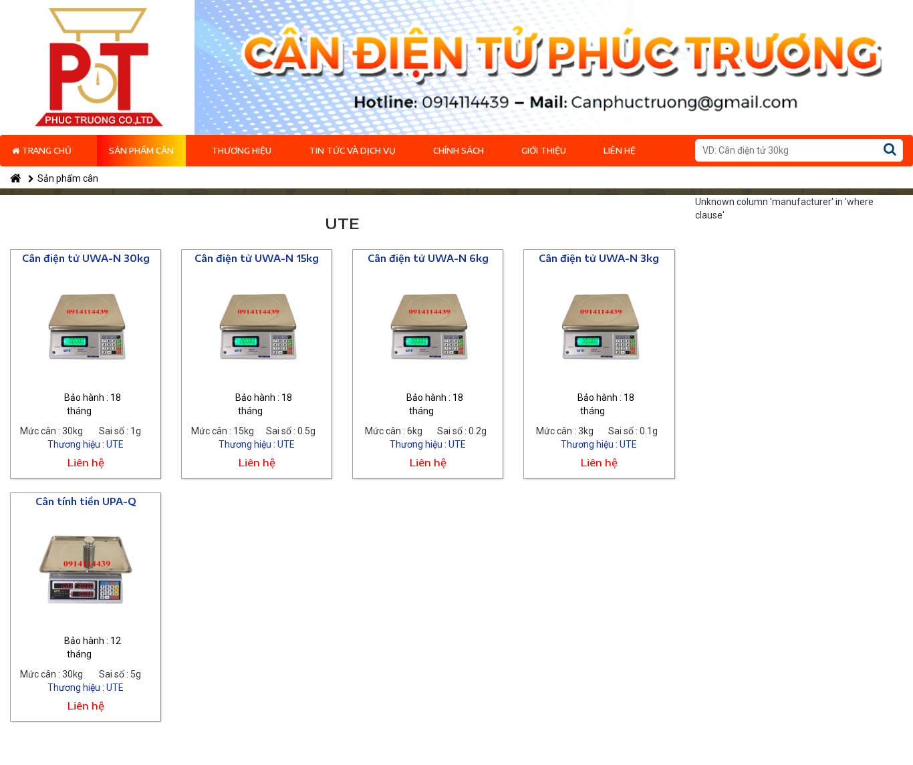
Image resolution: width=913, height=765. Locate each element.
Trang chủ (45, 151)
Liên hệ (620, 151)
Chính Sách (458, 151)
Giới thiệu (543, 151)
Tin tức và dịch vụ (352, 151)
